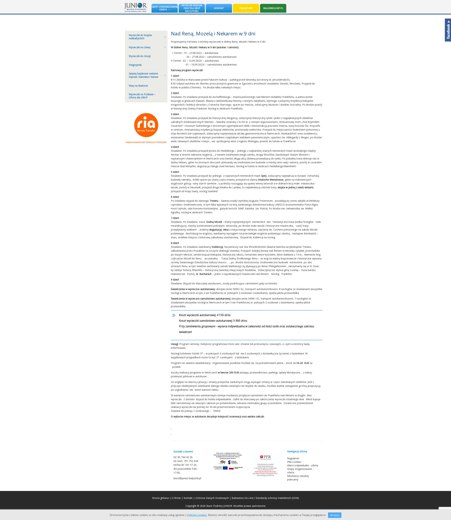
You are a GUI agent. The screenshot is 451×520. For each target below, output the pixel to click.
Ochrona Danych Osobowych (212, 498)
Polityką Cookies (197, 515)
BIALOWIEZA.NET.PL (273, 8)
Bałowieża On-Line (242, 498)
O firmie (176, 498)
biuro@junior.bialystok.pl (187, 478)
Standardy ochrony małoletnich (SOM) (277, 498)
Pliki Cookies (294, 462)
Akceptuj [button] (334, 515)
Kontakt (219, 8)
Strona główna (160, 498)
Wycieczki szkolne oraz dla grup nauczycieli (192, 8)
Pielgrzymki (246, 8)
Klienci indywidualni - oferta (302, 465)
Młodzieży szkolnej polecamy (298, 477)
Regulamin (293, 458)
